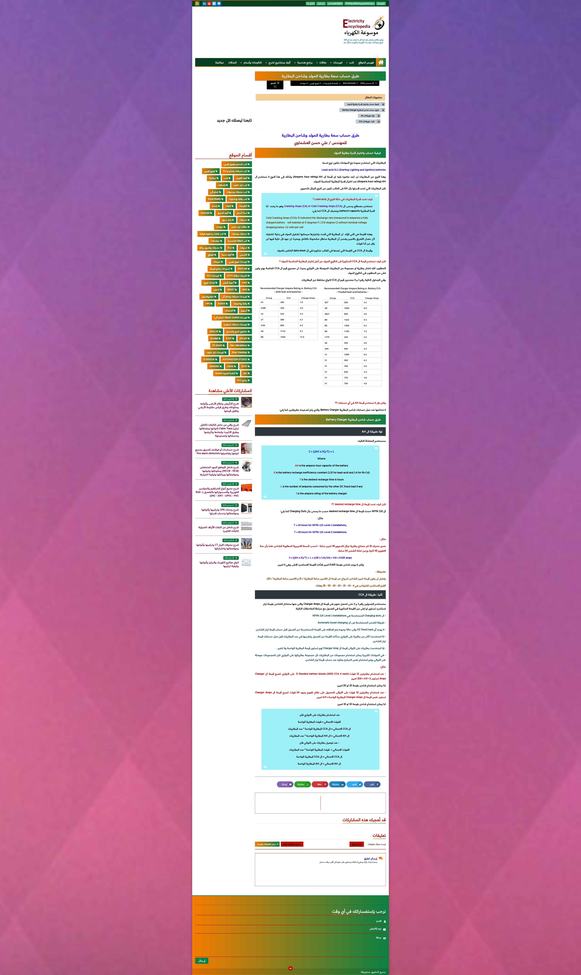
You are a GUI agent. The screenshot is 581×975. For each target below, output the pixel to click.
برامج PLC (242, 380)
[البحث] (197, 3)
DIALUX (214, 331)
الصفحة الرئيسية (331, 83)
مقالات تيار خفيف (239, 226)
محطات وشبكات (239, 233)
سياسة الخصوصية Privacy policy (360, 3)
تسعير (216, 289)
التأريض (243, 254)
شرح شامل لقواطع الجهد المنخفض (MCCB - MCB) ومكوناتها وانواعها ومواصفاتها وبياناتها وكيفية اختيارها (219, 471)
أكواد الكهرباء (241, 178)
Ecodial (214, 338)
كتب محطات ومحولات (236, 192)
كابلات (228, 206)
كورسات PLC (213, 275)
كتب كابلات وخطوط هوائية (211, 233)
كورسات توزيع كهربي (237, 261)
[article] (289, 803)
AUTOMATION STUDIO (235, 359)
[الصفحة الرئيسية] (381, 62)
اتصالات (232, 62)
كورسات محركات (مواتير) (235, 324)
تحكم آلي (214, 192)
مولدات (303, 83)
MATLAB (242, 268)
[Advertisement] (250, 32)
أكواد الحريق (223, 213)
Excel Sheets (214, 199)
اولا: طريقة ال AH (367, 116)
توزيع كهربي (314, 83)
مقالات (323, 62)
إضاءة (214, 206)
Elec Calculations (238, 345)
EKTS (244, 366)
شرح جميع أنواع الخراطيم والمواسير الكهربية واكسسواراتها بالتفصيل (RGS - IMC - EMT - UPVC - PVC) (217, 492)
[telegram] (214, 3)
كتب (351, 62)
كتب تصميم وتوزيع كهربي (235, 164)
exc (245, 373)
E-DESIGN (209, 359)
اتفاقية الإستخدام (335, 3)
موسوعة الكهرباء (348, 971)
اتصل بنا (310, 3)
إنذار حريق (226, 220)
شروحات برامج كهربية (220, 268)
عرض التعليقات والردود (266, 844)
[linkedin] (204, 3)
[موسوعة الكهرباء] (364, 30)
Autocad (205, 213)
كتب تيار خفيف (240, 185)
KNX (244, 282)
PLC (230, 247)
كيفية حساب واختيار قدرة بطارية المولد (363, 104)
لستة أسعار (242, 213)
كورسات (337, 62)
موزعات (216, 261)
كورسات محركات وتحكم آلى (234, 296)
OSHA (230, 366)
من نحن (321, 3)
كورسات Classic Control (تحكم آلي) (230, 317)
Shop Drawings (239, 352)
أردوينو (244, 310)
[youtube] (209, 3)
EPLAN (243, 338)
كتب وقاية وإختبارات (238, 199)
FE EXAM (217, 345)
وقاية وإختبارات (240, 303)
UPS (208, 303)
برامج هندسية (305, 62)
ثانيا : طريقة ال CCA (366, 121)
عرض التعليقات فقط (291, 844)
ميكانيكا (219, 62)
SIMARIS (214, 366)
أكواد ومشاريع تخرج (279, 62)
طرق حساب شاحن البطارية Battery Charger (360, 110)
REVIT (230, 289)
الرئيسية (381, 3)
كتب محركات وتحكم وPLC (235, 171)
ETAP (228, 338)
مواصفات (215, 240)
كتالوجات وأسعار (252, 62)
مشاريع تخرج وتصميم (236, 331)
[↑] (290, 968)
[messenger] (219, 3)
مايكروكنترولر (208, 296)
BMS (244, 289)
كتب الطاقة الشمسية (237, 240)
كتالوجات (243, 206)
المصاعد (229, 310)
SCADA (221, 303)
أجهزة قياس (228, 282)
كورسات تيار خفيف (215, 352)
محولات (243, 247)
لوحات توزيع (209, 282)
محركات (243, 220)
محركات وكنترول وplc (210, 247)
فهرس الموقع (366, 62)
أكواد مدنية (226, 254)
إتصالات (221, 185)
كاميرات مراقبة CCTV (237, 275)
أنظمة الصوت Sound (225, 373)
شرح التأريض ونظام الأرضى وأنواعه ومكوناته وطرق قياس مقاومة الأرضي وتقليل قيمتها (218, 407)
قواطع (210, 254)
